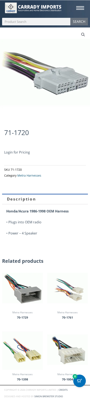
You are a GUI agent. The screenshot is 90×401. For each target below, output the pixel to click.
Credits (63, 389)
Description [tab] (21, 199)
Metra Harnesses (29, 175)
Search (79, 21)
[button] (83, 34)
